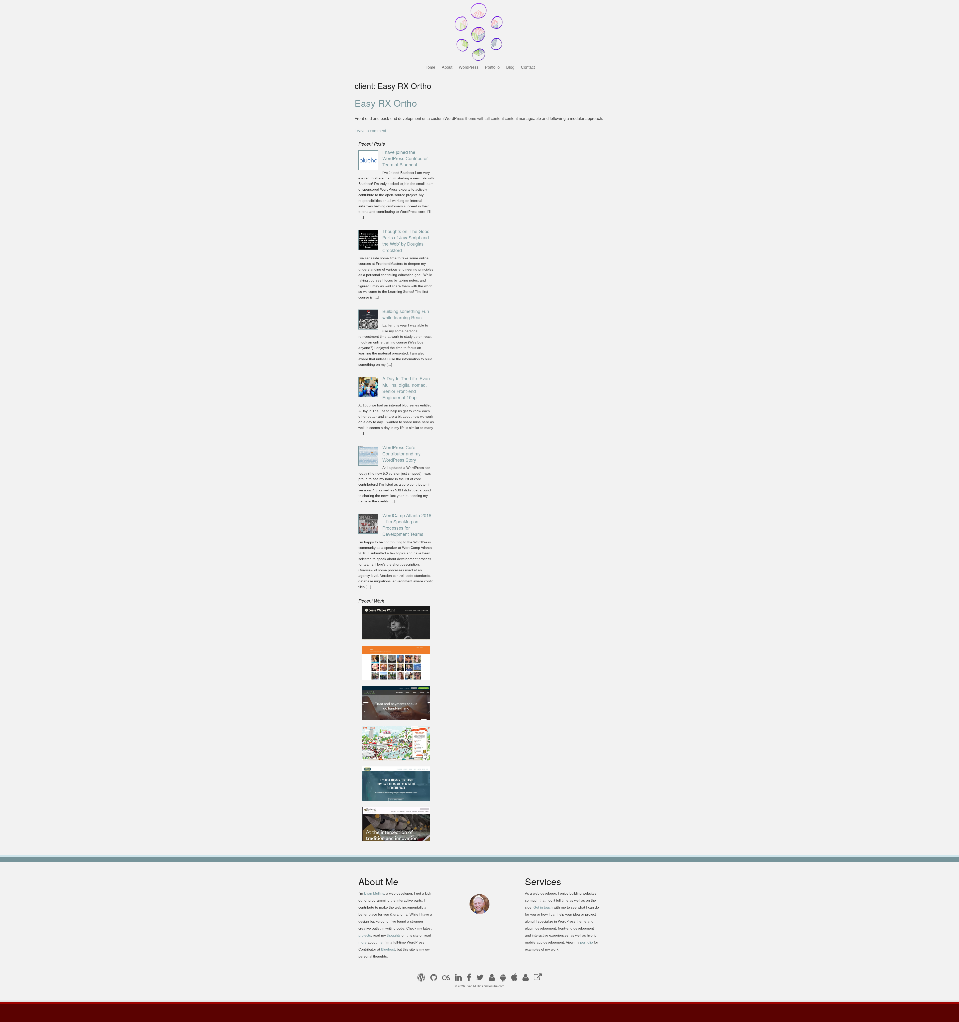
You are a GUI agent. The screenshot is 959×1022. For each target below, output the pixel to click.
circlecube (479, 32)
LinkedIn (458, 979)
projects (364, 935)
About (447, 67)
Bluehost (388, 949)
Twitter (480, 979)
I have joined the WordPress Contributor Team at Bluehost (405, 158)
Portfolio (492, 67)
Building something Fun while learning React (405, 314)
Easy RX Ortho (386, 102)
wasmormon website (384, 673)
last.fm (446, 979)
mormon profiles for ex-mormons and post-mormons (525, 979)
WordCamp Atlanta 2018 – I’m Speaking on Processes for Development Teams (406, 524)
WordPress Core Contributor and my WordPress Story (401, 453)
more (362, 942)
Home (430, 67)
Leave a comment (370, 131)
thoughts (394, 935)
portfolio (586, 942)
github (434, 979)
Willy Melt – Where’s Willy (389, 753)
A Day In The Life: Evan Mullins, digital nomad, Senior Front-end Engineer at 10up (406, 387)
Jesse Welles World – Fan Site (393, 633)
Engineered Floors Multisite (390, 834)
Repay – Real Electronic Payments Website (387, 710)
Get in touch (543, 907)
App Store (514, 979)
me (380, 942)
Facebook (469, 979)
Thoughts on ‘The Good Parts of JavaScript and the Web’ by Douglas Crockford (406, 240)
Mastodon (537, 979)
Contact (528, 67)
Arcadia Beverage (382, 793)
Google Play (503, 979)
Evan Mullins (374, 893)
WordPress (469, 67)
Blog (510, 67)
